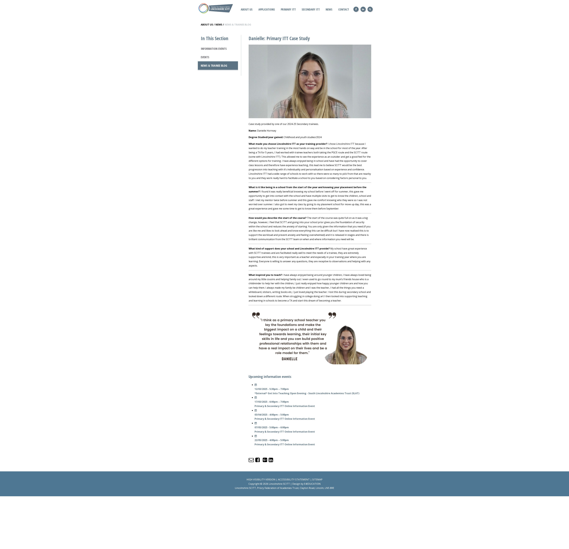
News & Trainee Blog (238, 24)
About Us (207, 24)
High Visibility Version (261, 479)
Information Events (214, 49)
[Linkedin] (363, 9)
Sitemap (317, 479)
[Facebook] (356, 9)
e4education (312, 483)
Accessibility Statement (294, 479)
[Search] (370, 9)
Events (205, 57)
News (218, 24)
